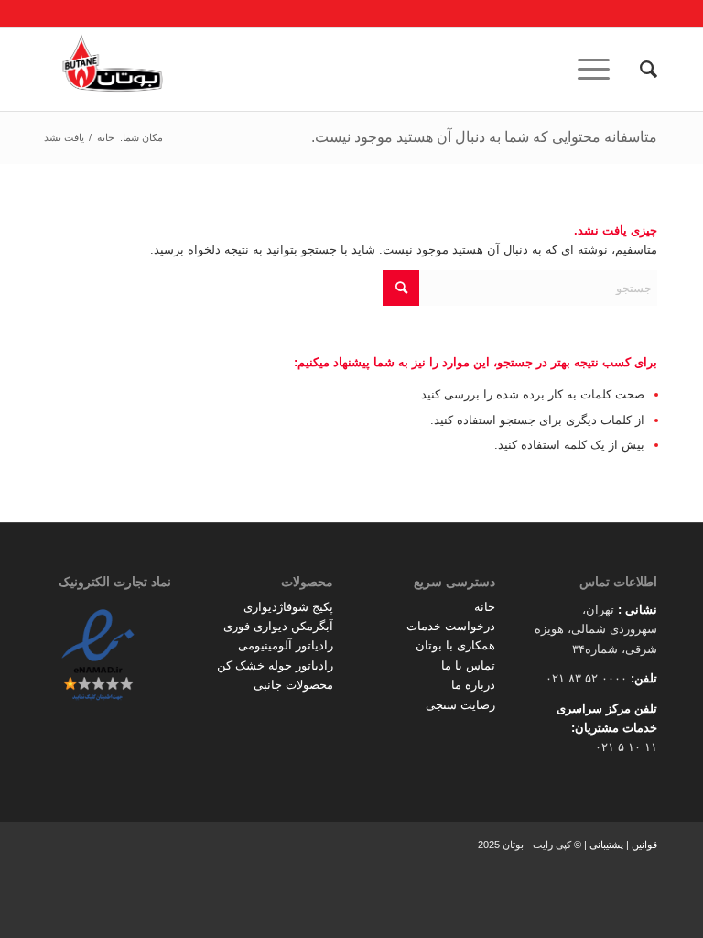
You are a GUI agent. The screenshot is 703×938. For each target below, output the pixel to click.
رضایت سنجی (460, 705)
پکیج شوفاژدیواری (288, 607)
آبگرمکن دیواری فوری (278, 626)
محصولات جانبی (293, 685)
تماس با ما (468, 665)
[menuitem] (639, 69)
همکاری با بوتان (455, 645)
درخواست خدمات (450, 626)
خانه (484, 607)
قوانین (644, 844)
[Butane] (112, 69)
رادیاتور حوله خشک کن (275, 665)
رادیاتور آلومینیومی (285, 645)
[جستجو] (639, 69)
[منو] (600, 69)
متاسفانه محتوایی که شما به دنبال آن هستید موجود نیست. (484, 137)
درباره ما (473, 685)
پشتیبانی (606, 844)
